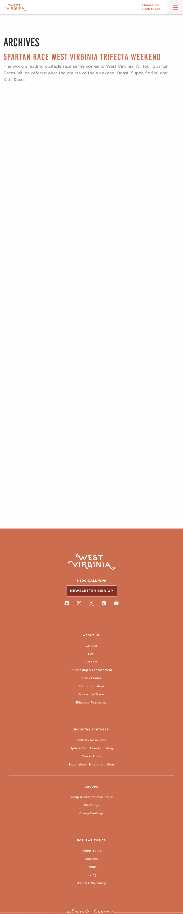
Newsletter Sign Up (91, 591)
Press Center (91, 678)
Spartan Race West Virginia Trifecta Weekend (82, 57)
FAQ (91, 653)
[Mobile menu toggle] (175, 9)
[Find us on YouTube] (116, 603)
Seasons (91, 859)
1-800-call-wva (91, 580)
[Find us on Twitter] (91, 603)
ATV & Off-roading (91, 883)
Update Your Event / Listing (91, 748)
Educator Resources (91, 702)
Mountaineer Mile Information (91, 764)
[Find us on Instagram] (79, 603)
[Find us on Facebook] (67, 603)
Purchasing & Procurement (91, 670)
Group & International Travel (91, 797)
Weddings (91, 805)
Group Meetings (91, 813)
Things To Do (91, 850)
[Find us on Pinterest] (104, 603)
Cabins (91, 867)
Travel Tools (91, 756)
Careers (92, 662)
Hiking (91, 875)
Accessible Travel (91, 694)
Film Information (91, 686)
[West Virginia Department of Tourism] (15, 7)
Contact (91, 645)
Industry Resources (91, 740)
